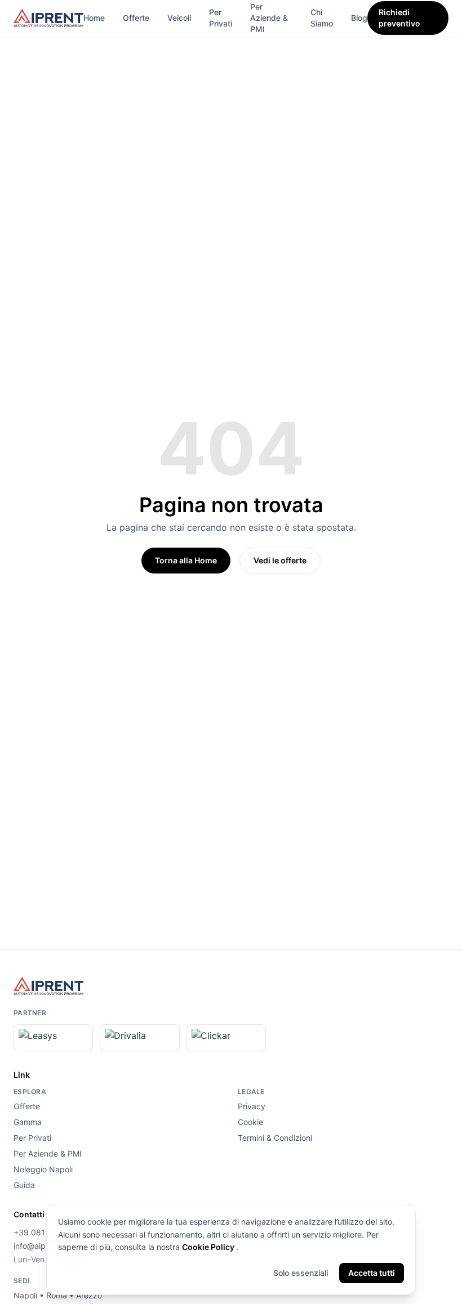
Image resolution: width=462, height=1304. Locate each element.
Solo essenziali (300, 1273)
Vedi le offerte (280, 560)
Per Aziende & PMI (269, 18)
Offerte (136, 18)
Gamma (28, 1122)
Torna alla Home (186, 560)
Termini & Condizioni (275, 1137)
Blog (359, 18)
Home (94, 18)
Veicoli (179, 18)
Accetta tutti (371, 1273)
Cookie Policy (209, 1247)
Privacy (251, 1106)
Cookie (250, 1122)
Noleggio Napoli (43, 1169)
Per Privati (220, 17)
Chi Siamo (321, 17)
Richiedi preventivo (399, 17)
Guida (24, 1185)
